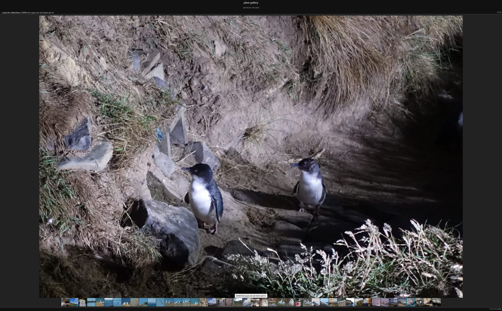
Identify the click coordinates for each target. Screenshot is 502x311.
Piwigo (499, 309)
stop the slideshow (11, 12)
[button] (65, 302)
